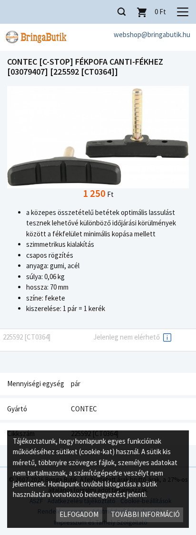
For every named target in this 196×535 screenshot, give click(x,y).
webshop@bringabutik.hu (152, 34)
